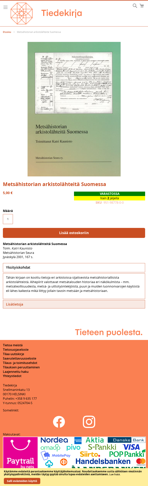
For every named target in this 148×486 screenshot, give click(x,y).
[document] (74, 477)
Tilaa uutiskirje (13, 354)
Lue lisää (114, 474)
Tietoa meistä (13, 345)
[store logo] (46, 13)
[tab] (74, 267)
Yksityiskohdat (18, 267)
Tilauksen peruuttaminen (21, 367)
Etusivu (7, 32)
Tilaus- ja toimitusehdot (20, 363)
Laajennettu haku (16, 372)
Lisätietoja (14, 304)
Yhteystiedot (12, 376)
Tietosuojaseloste (16, 349)
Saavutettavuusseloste (19, 358)
